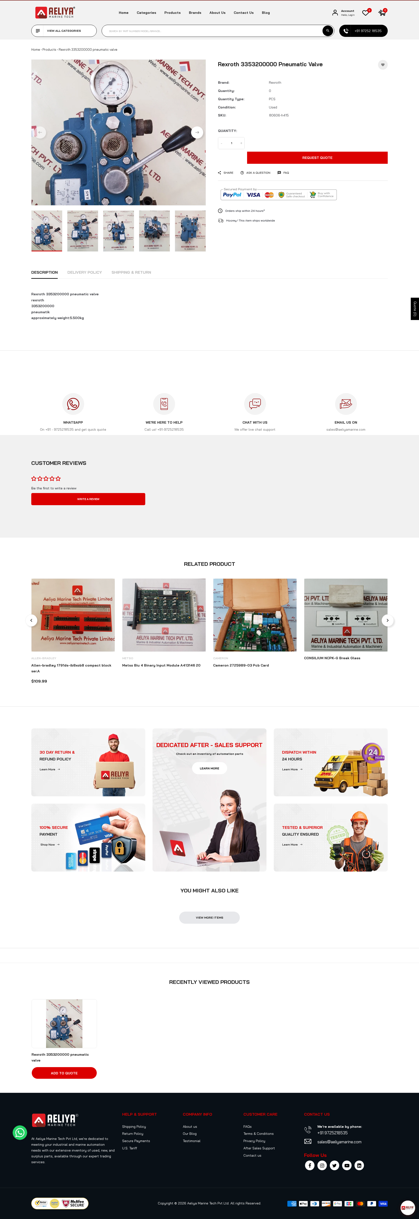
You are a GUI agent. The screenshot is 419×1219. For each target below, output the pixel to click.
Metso (127, 658)
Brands (195, 12)
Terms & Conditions (258, 1133)
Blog (266, 12)
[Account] (335, 13)
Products (172, 12)
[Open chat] (408, 1208)
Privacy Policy (254, 1141)
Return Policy (132, 1133)
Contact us (244, 12)
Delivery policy (84, 272)
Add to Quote (64, 1073)
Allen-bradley (43, 658)
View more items (209, 917)
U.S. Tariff (129, 1148)
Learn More (47, 769)
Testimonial (192, 1141)
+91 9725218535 (332, 1132)
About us (218, 12)
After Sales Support (259, 1148)
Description (44, 272)
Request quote (317, 158)
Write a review (88, 499)
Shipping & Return (131, 272)
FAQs (247, 1126)
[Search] (327, 30)
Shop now (47, 844)
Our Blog (190, 1133)
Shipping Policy (134, 1126)
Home (124, 12)
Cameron (220, 658)
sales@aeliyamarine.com (339, 1141)
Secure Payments (136, 1141)
